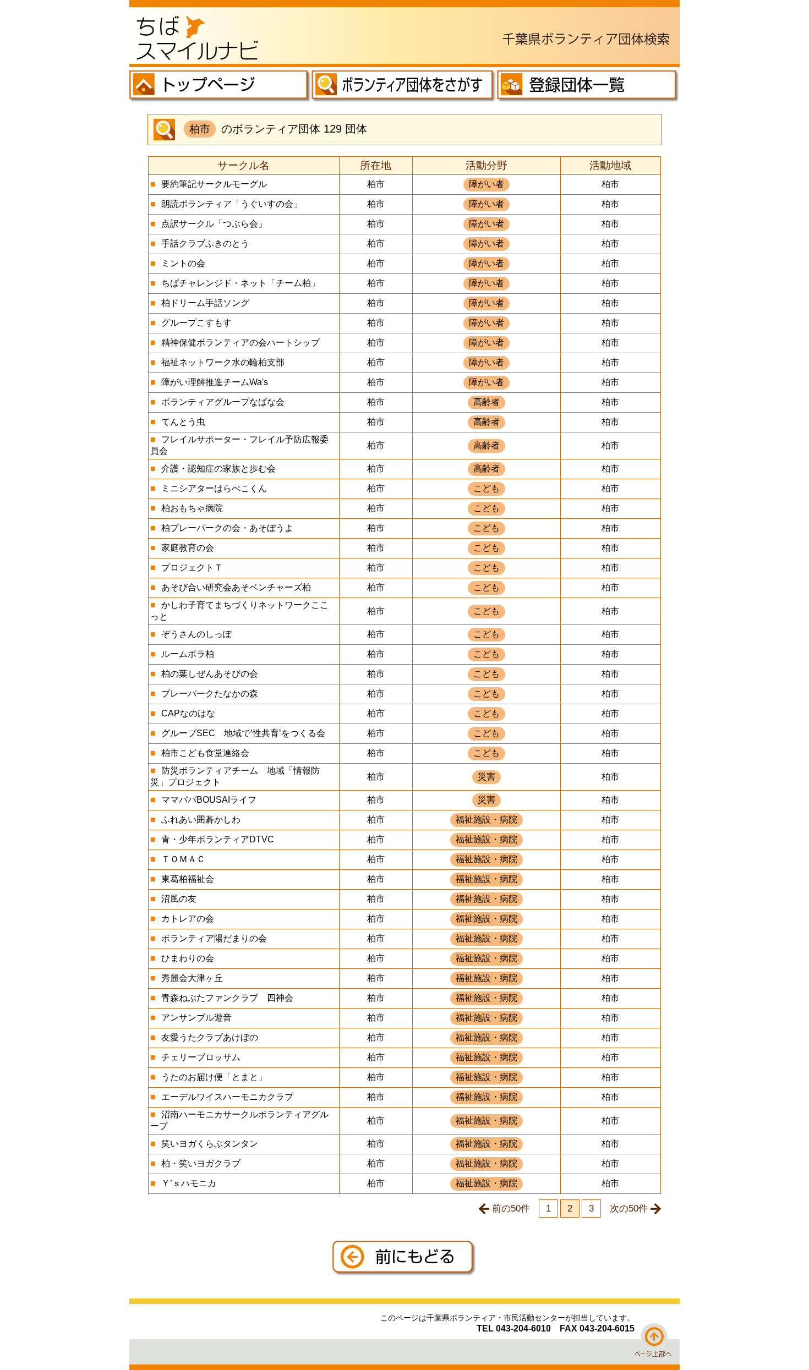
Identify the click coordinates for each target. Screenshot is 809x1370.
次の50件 (629, 1208)
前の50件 (511, 1208)
